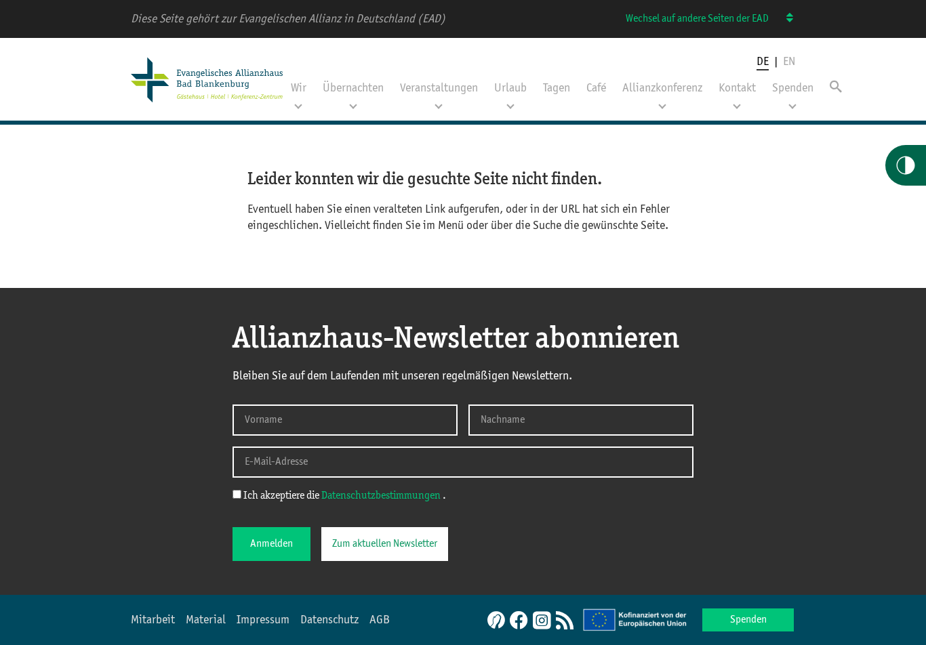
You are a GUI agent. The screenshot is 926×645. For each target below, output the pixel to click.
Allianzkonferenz (662, 88)
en (789, 62)
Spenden (792, 88)
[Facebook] (518, 621)
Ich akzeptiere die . (343, 496)
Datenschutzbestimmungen (382, 496)
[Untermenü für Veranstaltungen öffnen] (438, 102)
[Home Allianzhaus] (207, 103)
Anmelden (271, 544)
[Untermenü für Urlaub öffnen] (510, 102)
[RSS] (565, 621)
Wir (298, 88)
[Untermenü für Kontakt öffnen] (737, 102)
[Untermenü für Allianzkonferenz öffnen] (662, 102)
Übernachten (353, 88)
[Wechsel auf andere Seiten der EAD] (783, 18)
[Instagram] (542, 621)
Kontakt (737, 88)
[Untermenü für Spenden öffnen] (792, 102)
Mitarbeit (153, 620)
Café (596, 88)
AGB (379, 620)
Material (206, 620)
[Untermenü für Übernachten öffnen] (353, 102)
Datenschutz (329, 620)
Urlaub (510, 88)
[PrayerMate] (494, 620)
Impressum (263, 620)
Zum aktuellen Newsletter (384, 544)
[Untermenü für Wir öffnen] (298, 102)
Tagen (556, 88)
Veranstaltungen (439, 88)
